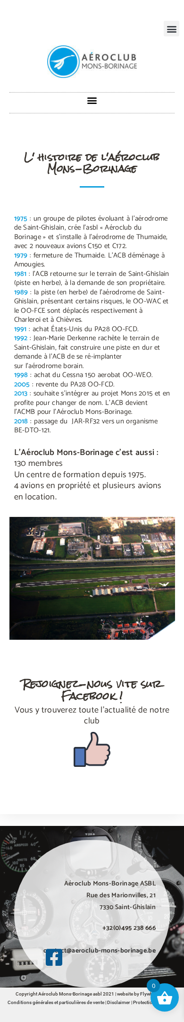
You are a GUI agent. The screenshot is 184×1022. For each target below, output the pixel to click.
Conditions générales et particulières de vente (56, 1002)
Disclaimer (118, 1002)
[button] (171, 28)
